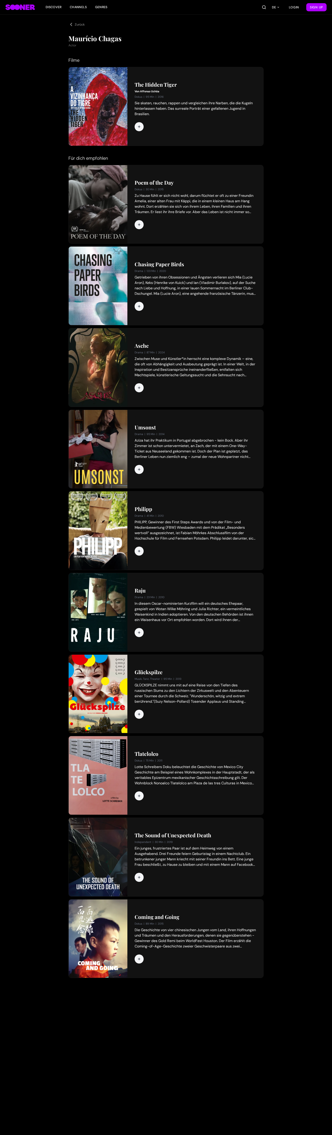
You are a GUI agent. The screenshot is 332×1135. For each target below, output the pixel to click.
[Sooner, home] (20, 7)
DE (274, 7)
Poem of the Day (154, 182)
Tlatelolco (146, 754)
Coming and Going (157, 917)
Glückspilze (149, 672)
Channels (78, 7)
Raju (140, 590)
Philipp (143, 509)
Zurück (80, 24)
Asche (142, 346)
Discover (54, 7)
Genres (101, 7)
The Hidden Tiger (156, 84)
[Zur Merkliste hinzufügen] (139, 126)
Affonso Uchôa (149, 91)
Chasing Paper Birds (159, 264)
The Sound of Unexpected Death (173, 835)
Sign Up (316, 7)
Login (294, 7)
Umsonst (145, 427)
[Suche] (264, 7)
